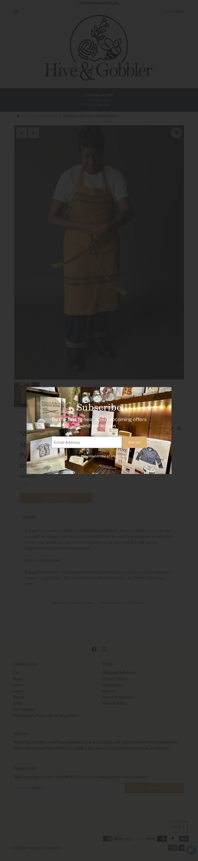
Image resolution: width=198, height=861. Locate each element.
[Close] (166, 392)
